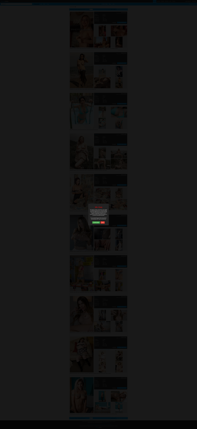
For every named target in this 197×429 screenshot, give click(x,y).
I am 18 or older (96, 222)
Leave (103, 222)
